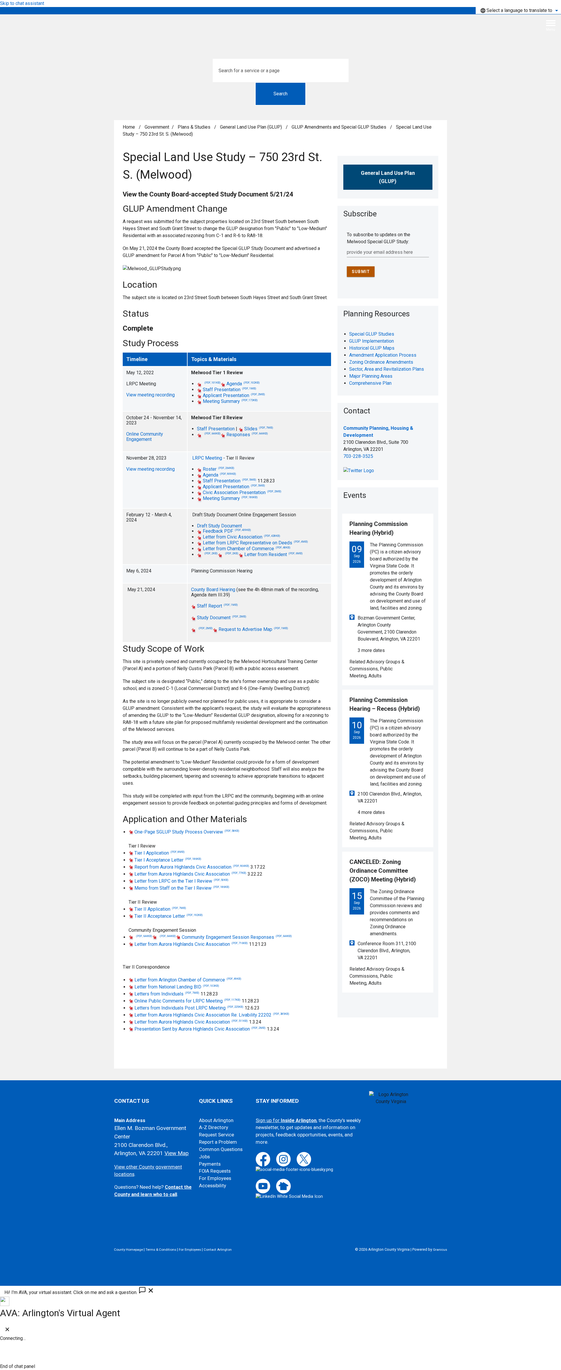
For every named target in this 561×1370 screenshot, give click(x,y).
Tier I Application (159, 853)
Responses (247, 434)
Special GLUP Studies (371, 334)
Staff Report (217, 606)
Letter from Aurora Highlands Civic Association (190, 874)
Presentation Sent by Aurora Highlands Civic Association (200, 1029)
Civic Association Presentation (242, 492)
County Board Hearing (213, 589)
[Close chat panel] (7, 1330)
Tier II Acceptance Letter (168, 916)
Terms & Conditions (161, 1250)
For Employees (215, 1178)
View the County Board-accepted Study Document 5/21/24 (208, 194)
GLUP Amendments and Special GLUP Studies (339, 127)
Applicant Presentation (234, 395)
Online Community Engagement (144, 436)
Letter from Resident (273, 554)
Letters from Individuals (166, 994)
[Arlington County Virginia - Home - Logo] (283, 27)
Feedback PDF (227, 531)
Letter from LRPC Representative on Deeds (255, 543)
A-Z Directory (213, 1127)
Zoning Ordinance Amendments (381, 362)
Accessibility (212, 1185)
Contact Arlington (218, 1250)
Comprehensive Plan (370, 383)
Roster (218, 469)
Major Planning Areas (370, 376)
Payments (210, 1164)
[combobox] (518, 10)
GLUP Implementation (371, 341)
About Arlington (216, 1120)
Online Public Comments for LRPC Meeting (187, 1001)
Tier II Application (160, 909)
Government (157, 127)
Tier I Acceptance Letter (167, 860)
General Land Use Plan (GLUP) (251, 127)
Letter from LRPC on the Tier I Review (181, 881)
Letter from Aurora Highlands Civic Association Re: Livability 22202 (211, 1015)
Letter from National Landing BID (176, 987)
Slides (258, 429)
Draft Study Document (219, 526)
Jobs (204, 1157)
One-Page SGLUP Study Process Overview (186, 832)
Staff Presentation (229, 389)
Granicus (440, 1250)
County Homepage (128, 1250)
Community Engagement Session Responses (237, 937)
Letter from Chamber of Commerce (246, 548)
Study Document (221, 617)
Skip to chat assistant (22, 3)
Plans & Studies (195, 127)
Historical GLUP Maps (371, 348)
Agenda (243, 384)
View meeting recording (150, 395)
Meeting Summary (230, 401)
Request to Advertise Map (253, 629)
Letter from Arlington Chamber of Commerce (187, 980)
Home (129, 127)
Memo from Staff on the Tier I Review (181, 888)
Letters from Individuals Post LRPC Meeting (188, 1008)
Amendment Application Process (382, 355)
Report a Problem (218, 1142)
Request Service (216, 1135)
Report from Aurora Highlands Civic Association (191, 867)
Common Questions (221, 1149)
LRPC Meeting (207, 458)
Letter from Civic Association (241, 537)
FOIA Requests (215, 1171)
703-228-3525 (358, 456)
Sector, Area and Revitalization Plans (386, 369)
